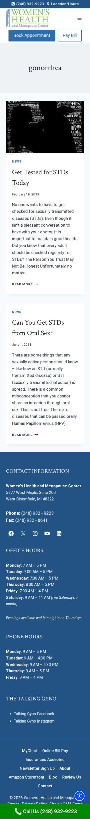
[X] (23, 533)
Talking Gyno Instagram (34, 721)
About (65, 768)
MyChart (30, 750)
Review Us (71, 777)
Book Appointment (32, 35)
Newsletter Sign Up (37, 768)
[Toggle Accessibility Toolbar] (79, 795)
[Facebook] (11, 533)
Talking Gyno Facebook (34, 713)
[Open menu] (79, 18)
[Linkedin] (59, 533)
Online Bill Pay (55, 750)
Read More (25, 284)
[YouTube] (47, 533)
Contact (45, 786)
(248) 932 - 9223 (37, 513)
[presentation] (45, 127)
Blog (53, 777)
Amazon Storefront (26, 777)
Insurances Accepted (45, 759)
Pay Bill (70, 35)
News (16, 161)
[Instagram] (35, 533)
